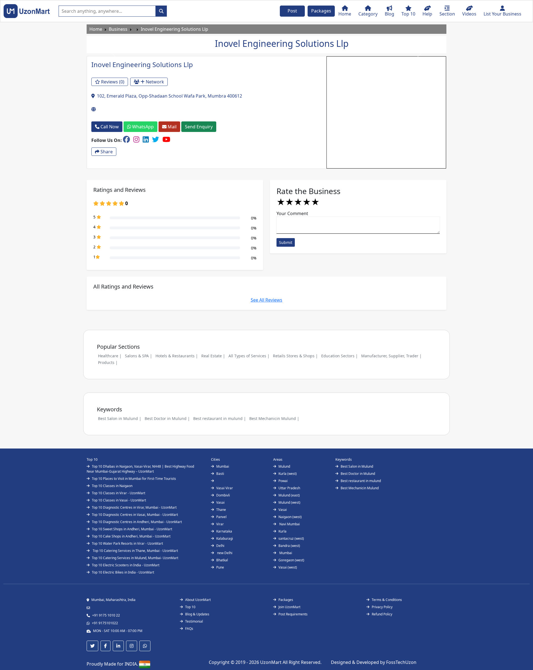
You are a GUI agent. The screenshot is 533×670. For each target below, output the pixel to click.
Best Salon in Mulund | (119, 418)
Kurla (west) (287, 473)
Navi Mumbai (289, 524)
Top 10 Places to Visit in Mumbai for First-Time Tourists (134, 478)
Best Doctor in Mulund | (167, 418)
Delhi (220, 545)
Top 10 (190, 607)
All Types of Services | (249, 355)
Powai (283, 480)
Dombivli (223, 495)
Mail (172, 127)
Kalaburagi (224, 538)
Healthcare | (110, 355)
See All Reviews (266, 300)
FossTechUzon (401, 662)
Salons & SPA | (138, 355)
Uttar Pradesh (289, 488)
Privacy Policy (382, 607)
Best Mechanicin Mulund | (274, 418)
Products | (108, 362)
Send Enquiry (199, 127)
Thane (221, 509)
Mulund (284, 466)
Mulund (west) (289, 502)
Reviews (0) (112, 82)
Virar (220, 524)
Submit (285, 242)
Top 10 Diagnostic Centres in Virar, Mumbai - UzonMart (134, 507)
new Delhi (224, 553)
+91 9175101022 (105, 623)
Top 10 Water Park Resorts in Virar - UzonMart (127, 543)
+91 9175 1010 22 (106, 615)
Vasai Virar (224, 488)
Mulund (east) (289, 495)
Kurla (282, 531)
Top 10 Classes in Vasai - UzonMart (119, 500)
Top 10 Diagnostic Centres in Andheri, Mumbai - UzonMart (137, 521)
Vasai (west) (287, 567)
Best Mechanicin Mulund (360, 488)
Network (154, 82)
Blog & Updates (197, 614)
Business (118, 29)
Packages (321, 11)
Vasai (220, 502)
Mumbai (222, 466)
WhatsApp (142, 127)
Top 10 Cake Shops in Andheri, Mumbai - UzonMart (131, 536)
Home (95, 29)
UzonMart (271, 662)
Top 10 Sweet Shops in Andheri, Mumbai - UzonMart (132, 529)
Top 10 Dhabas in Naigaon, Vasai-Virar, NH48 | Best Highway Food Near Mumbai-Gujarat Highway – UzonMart (140, 469)
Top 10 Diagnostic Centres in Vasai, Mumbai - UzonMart (135, 514)
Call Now (109, 127)
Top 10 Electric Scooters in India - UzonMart (125, 565)
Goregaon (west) (291, 560)
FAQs (189, 628)
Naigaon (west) (290, 516)
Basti (220, 473)
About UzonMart (198, 599)
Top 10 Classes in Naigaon (112, 485)
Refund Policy (382, 614)
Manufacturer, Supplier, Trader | (391, 355)
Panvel (221, 516)
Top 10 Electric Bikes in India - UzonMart (123, 572)
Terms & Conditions (387, 599)
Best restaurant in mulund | (219, 418)
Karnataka (224, 531)
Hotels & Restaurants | (176, 355)
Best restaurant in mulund (361, 480)
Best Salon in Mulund (357, 466)
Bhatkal (222, 560)
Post (292, 11)
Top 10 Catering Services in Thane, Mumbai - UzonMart (135, 550)
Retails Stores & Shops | (295, 355)
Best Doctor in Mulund (358, 473)
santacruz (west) (291, 538)
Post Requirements (293, 614)
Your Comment (292, 213)
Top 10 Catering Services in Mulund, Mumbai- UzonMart (135, 558)
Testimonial (194, 621)
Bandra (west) (289, 545)
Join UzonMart (289, 607)
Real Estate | (213, 355)
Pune (220, 567)
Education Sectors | (339, 355)
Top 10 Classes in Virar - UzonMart (118, 493)
